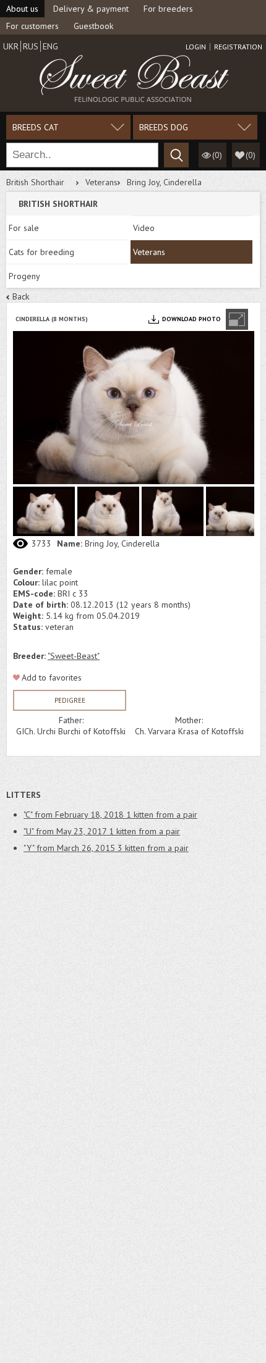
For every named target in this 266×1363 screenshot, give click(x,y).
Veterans (101, 182)
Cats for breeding (41, 252)
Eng (50, 46)
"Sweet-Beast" (74, 655)
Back (20, 296)
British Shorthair (35, 182)
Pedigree (69, 700)
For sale (24, 227)
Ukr (11, 46)
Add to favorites (52, 677)
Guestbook (93, 25)
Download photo (191, 319)
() (250, 155)
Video (144, 227)
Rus (30, 46)
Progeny (24, 276)
